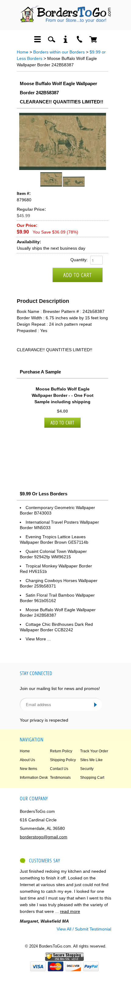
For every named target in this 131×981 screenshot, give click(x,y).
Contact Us (59, 769)
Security (87, 769)
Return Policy (61, 751)
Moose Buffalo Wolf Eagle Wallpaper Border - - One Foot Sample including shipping (63, 395)
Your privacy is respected (44, 720)
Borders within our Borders (59, 52)
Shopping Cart (92, 777)
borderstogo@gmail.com (43, 836)
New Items (28, 769)
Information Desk (34, 777)
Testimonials (60, 777)
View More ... (38, 638)
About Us (27, 760)
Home (22, 52)
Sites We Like (91, 760)
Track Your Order (94, 751)
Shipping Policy (63, 760)
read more (70, 911)
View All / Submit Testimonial (84, 929)
